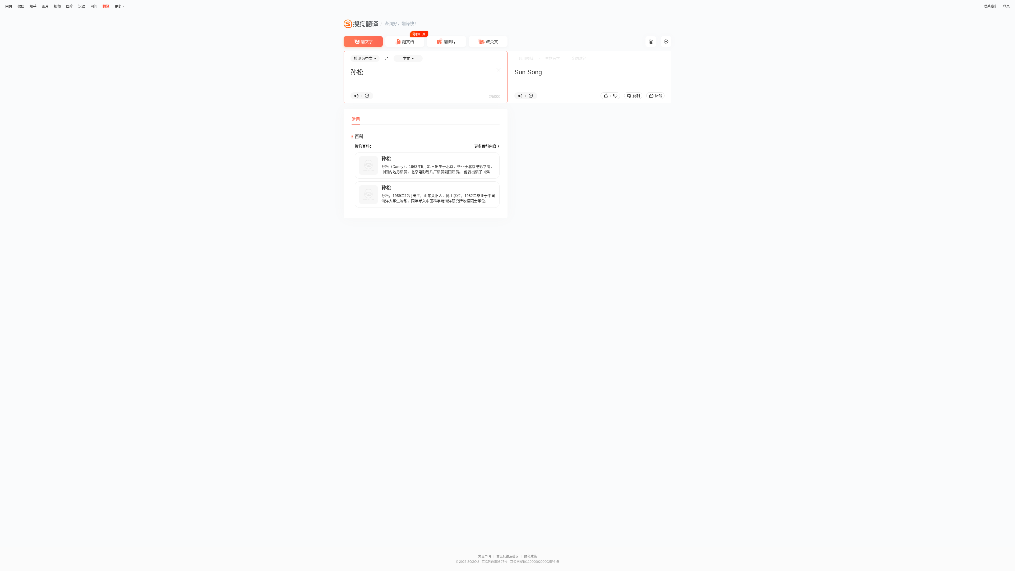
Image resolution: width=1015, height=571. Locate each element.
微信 (20, 6)
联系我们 (991, 6)
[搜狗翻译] (361, 23)
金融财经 (578, 58)
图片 (45, 6)
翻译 (106, 6)
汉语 (81, 6)
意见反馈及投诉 (507, 556)
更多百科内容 (485, 146)
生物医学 (552, 58)
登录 (1006, 6)
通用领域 (526, 58)
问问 (93, 6)
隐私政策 (530, 556)
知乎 (33, 6)
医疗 (69, 6)
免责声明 (484, 556)
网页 (8, 6)
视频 (57, 6)
